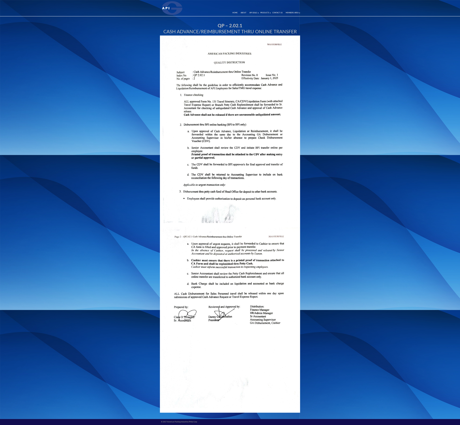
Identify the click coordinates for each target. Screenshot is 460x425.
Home (235, 13)
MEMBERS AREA (292, 13)
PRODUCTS (264, 13)
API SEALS (253, 13)
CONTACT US (277, 13)
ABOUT (243, 13)
